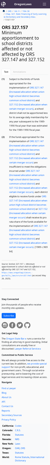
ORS (9, 11)
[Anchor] (42, 129)
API (3, 401)
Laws (17, 443)
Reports (6, 410)
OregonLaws (23, 4)
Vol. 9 (17, 11)
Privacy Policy (9, 419)
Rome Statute (22, 457)
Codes (18, 425)
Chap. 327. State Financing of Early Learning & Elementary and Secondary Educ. (25, 15)
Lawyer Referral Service (27, 348)
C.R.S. (18, 430)
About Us (6, 397)
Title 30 (25, 11)
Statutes (19, 434)
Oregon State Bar (15, 338)
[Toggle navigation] (44, 4)
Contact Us (7, 406)
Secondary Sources (12, 415)
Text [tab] (6, 71)
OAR (17, 448)
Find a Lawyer (9, 388)
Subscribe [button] (8, 315)
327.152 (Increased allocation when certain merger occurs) (28, 213)
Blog (4, 392)
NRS (17, 439)
